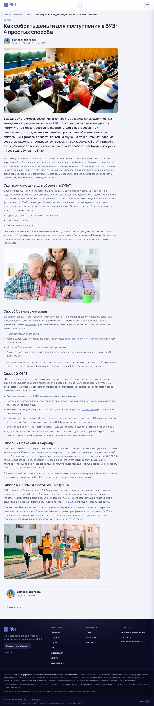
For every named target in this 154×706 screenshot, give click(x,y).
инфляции (30, 324)
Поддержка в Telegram (17, 646)
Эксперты (91, 637)
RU (147, 701)
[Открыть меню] (147, 5)
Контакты (90, 642)
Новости (18, 14)
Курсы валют (57, 652)
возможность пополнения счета (80, 338)
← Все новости (12, 607)
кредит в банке (90, 409)
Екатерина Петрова (24, 39)
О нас (88, 632)
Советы (29, 14)
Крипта (54, 657)
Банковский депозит (15, 316)
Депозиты (55, 632)
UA (141, 701)
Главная (7, 14)
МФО (53, 647)
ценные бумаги (93, 379)
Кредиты (55, 637)
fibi (10, 5)
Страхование (57, 663)
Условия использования (133, 632)
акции (71, 501)
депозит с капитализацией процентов (45, 347)
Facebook (8, 652)
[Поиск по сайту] (80, 5)
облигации (21, 379)
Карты (54, 642)
